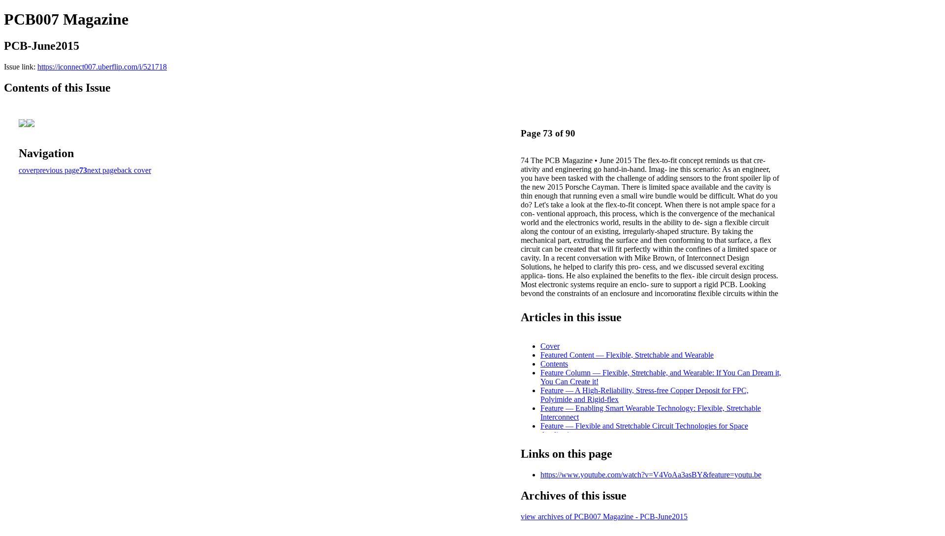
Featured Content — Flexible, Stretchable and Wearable (627, 355)
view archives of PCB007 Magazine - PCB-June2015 (604, 516)
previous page (57, 170)
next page (102, 170)
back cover (134, 170)
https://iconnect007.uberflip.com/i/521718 (102, 67)
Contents (554, 364)
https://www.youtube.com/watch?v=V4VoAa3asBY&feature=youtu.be (650, 474)
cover (27, 170)
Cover (550, 346)
